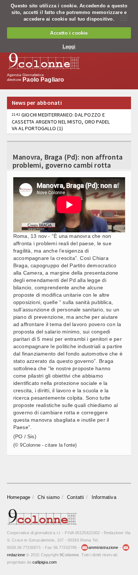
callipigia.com (44, 562)
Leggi (69, 46)
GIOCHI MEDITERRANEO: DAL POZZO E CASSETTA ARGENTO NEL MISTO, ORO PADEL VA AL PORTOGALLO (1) (61, 121)
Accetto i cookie (69, 33)
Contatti (75, 497)
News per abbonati (37, 102)
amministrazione (103, 547)
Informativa (104, 497)
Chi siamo (49, 497)
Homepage (19, 497)
